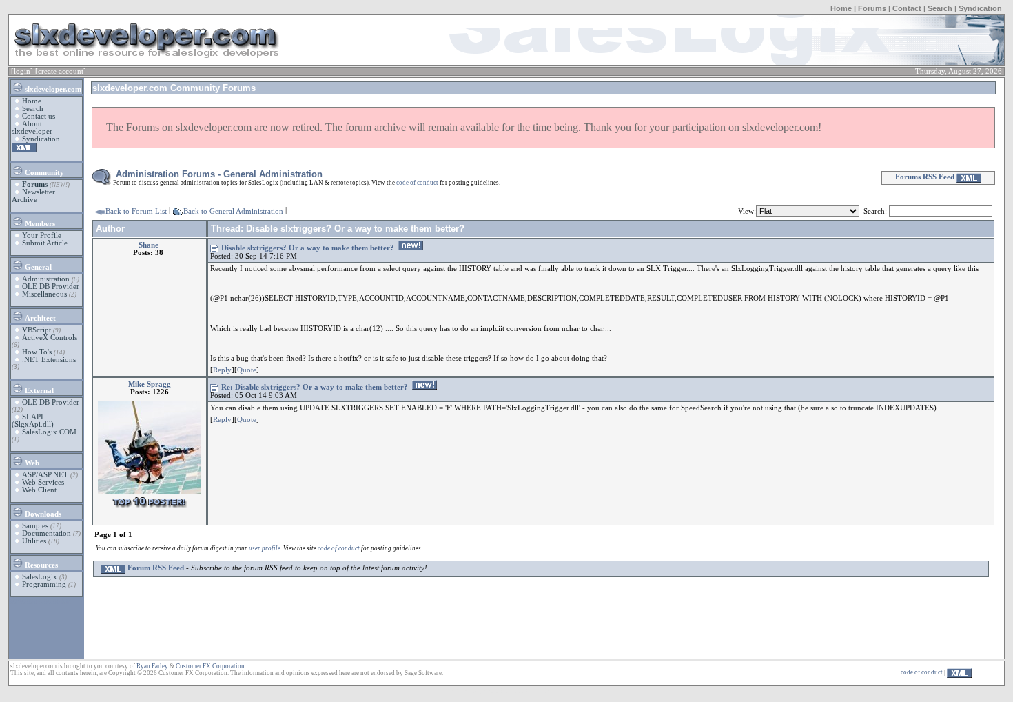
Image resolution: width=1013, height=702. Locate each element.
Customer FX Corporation (210, 666)
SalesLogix (39, 577)
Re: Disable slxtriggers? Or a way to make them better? (314, 387)
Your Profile (41, 235)
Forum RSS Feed (154, 568)
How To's (37, 352)
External (38, 390)
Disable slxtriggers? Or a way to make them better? (307, 248)
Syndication (980, 8)
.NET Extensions (49, 359)
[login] (22, 71)
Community (43, 173)
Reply (222, 370)
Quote (246, 370)
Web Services (43, 482)
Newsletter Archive (33, 195)
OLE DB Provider (50, 286)
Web (31, 463)
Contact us (38, 116)
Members (39, 224)
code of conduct (417, 182)
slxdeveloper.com (52, 89)
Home (841, 8)
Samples (35, 526)
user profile (264, 548)
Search (940, 8)
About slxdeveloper (32, 127)
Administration (46, 279)
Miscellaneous (44, 294)
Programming (44, 584)
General (37, 267)
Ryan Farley (152, 666)
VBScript (36, 330)
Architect (39, 318)
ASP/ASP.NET (45, 475)
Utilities (34, 541)
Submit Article (45, 243)
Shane (148, 245)
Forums (872, 8)
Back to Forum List (136, 211)
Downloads (42, 514)
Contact (906, 8)
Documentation (46, 533)
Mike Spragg (149, 384)
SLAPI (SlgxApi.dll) (33, 420)
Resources (40, 565)
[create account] (60, 71)
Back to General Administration (233, 211)
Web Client (39, 490)
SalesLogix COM (49, 432)
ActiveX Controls (49, 337)
